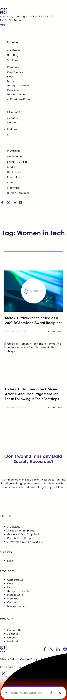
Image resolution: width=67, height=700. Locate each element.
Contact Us (14, 630)
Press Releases (15, 90)
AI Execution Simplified (21, 530)
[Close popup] (3, 674)
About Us (12, 117)
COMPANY (13, 112)
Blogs (10, 76)
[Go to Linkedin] (14, 203)
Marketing (13, 187)
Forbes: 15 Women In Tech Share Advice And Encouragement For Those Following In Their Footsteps (32, 394)
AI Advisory (6, 16)
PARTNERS (6, 552)
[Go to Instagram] (21, 203)
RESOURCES (46, 16)
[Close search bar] (60, 693)
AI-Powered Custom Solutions (25, 541)
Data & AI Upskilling (19, 538)
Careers (11, 637)
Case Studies (15, 72)
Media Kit (13, 641)
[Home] (26, 10)
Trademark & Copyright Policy (18, 667)
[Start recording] (51, 693)
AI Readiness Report (19, 99)
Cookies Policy (29, 659)
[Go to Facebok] (2, 203)
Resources (13, 67)
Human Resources (18, 192)
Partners (12, 129)
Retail (10, 182)
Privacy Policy (8, 659)
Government (15, 156)
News (10, 81)
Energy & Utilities (17, 161)
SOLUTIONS (32, 16)
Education (13, 177)
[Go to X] (8, 203)
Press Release (15, 594)
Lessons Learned (17, 94)
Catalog (12, 122)
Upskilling (19, 16)
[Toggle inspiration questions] (6, 693)
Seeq (10, 135)
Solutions (12, 60)
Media (11, 167)
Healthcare (14, 172)
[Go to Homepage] (3, 651)
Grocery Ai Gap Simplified (23, 534)
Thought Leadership (19, 85)
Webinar (12, 598)
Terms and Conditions (54, 659)
